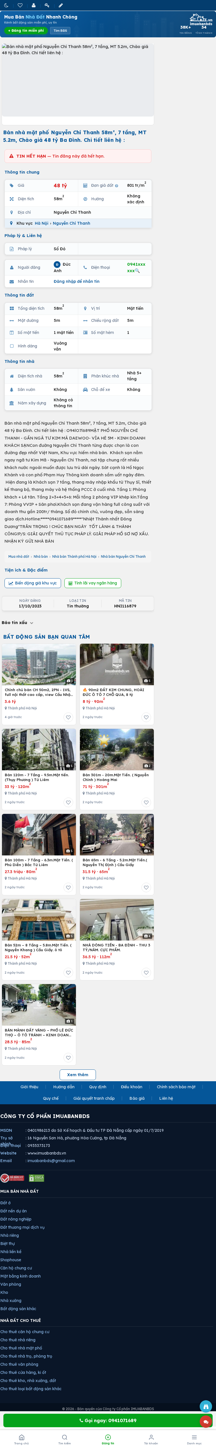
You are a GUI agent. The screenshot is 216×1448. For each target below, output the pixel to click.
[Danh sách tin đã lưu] (20, 5)
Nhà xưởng (10, 1300)
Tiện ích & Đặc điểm (26, 570)
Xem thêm (77, 1074)
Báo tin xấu (15, 622)
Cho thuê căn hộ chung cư (24, 1331)
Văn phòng (10, 1284)
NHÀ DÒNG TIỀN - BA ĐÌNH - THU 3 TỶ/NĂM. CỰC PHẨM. (116, 947)
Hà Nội (41, 223)
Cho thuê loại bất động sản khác (31, 1388)
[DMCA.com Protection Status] (36, 1178)
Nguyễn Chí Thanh (71, 223)
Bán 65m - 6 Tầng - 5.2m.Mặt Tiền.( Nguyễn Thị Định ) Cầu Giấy (115, 862)
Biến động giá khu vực (36, 583)
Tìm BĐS (60, 31)
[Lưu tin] (68, 717)
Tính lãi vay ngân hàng (95, 583)
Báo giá (137, 1098)
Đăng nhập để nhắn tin (77, 281)
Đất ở (5, 1202)
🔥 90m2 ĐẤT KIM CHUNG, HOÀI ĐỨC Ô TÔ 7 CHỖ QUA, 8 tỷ (113, 692)
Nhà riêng (9, 1235)
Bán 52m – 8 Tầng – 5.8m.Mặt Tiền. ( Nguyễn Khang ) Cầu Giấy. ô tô (38, 947)
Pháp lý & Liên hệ (23, 235)
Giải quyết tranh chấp (94, 1098)
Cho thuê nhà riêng (17, 1339)
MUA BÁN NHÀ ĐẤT (19, 1191)
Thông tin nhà (19, 361)
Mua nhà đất (18, 556)
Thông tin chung (21, 172)
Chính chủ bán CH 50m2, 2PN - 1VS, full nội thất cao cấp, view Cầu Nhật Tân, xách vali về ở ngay (38, 692)
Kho (4, 1292)
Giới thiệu (29, 1086)
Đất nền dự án (13, 1211)
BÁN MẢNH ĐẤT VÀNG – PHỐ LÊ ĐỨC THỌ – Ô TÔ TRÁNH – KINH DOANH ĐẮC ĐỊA (39, 1033)
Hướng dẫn (64, 1086)
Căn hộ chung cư (16, 1268)
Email (6, 1160)
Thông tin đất (19, 295)
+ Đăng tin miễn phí (26, 30)
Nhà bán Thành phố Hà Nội (74, 556)
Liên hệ (166, 1098)
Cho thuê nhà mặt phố (21, 1348)
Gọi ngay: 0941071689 (109, 1420)
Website (8, 1153)
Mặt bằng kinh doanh (20, 1276)
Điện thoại (10, 1145)
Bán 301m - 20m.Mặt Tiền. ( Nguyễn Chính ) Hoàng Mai (116, 777)
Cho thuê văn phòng (19, 1364)
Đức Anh (62, 267)
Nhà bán (41, 556)
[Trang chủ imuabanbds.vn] (200, 19)
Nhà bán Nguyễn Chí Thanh (123, 556)
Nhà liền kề (10, 1251)
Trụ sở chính (6, 1140)
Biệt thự (7, 1243)
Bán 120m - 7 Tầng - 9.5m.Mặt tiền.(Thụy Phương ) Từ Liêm (37, 777)
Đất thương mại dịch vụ (22, 1227)
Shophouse (10, 1259)
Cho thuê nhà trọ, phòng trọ (26, 1356)
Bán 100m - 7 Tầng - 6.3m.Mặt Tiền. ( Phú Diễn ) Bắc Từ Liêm (39, 862)
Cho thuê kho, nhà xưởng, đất (28, 1380)
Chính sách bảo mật (176, 1086)
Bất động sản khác (18, 1308)
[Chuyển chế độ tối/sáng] (6, 5)
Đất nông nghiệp (16, 1219)
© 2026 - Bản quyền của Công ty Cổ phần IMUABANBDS (108, 1409)
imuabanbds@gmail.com (51, 1160)
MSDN (6, 1130)
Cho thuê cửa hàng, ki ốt (23, 1372)
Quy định (97, 1086)
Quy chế (51, 1098)
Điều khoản (131, 1086)
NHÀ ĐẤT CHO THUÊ (20, 1320)
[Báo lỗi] (206, 1406)
